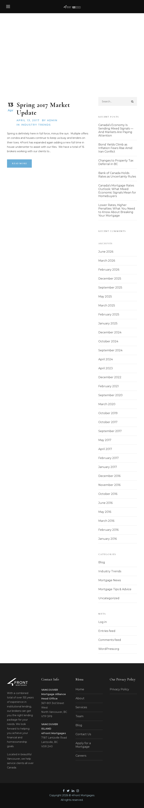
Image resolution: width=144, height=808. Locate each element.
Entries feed (106, 631)
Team (79, 716)
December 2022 (109, 377)
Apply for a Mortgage (83, 745)
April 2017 (105, 449)
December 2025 (109, 278)
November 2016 (109, 485)
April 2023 (105, 368)
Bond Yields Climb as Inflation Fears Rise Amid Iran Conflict (115, 148)
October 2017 (107, 422)
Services (81, 707)
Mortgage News (109, 580)
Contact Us (83, 734)
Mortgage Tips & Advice (114, 589)
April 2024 (105, 359)
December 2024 (109, 332)
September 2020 (110, 395)
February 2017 (108, 458)
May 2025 (105, 296)
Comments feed (109, 640)
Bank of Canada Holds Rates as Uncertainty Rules (117, 174)
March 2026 (106, 260)
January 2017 (107, 467)
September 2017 (110, 431)
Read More (19, 163)
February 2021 (108, 386)
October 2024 (108, 341)
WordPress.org (108, 649)
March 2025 (106, 305)
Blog (101, 562)
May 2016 (104, 512)
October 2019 (107, 413)
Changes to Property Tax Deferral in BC (115, 162)
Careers (81, 755)
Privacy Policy (119, 689)
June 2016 (105, 503)
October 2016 (107, 494)
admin (52, 120)
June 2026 (105, 251)
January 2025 (107, 323)
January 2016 (107, 538)
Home (80, 689)
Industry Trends (36, 124)
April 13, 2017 (28, 120)
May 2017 (104, 440)
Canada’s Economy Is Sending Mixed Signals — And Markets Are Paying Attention (115, 130)
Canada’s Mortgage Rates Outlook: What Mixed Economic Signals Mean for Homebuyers (117, 191)
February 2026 (108, 269)
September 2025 (110, 287)
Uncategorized (108, 598)
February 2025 (108, 314)
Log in (102, 622)
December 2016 (109, 476)
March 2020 (106, 404)
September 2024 (110, 350)
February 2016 (108, 529)
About (80, 698)
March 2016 (106, 520)
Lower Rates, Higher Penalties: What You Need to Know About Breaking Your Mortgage (116, 210)
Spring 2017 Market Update (43, 109)
